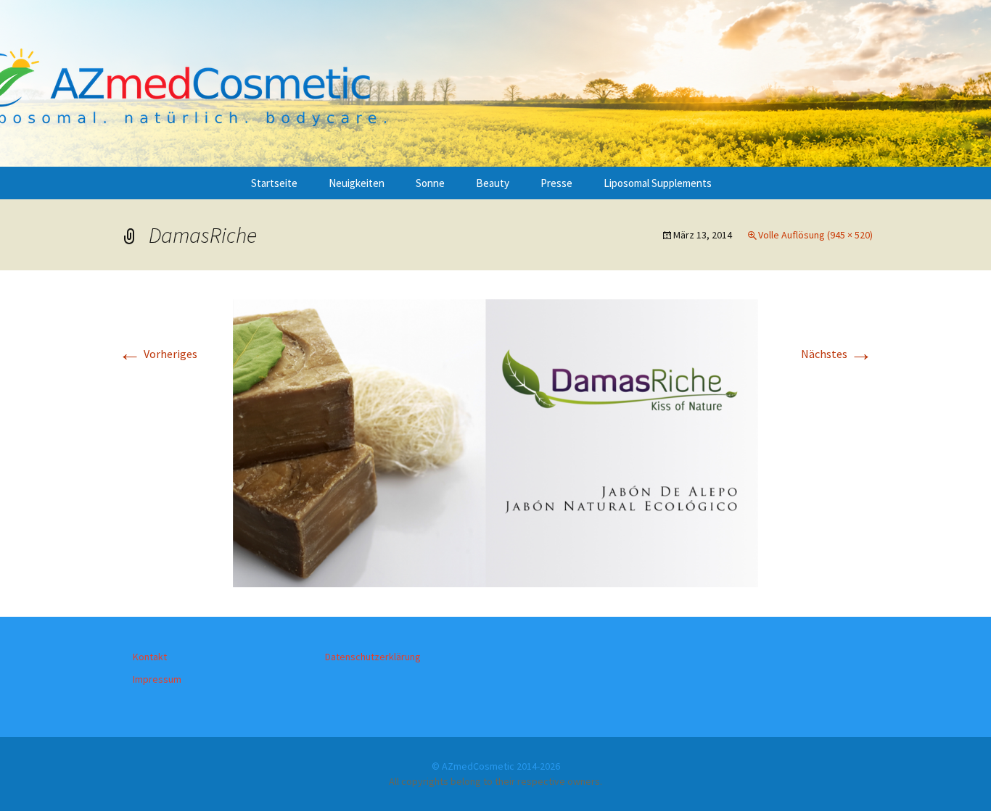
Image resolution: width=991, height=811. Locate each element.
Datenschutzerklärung (373, 656)
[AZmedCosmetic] (495, 83)
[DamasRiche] (495, 442)
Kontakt (150, 656)
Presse (556, 183)
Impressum (157, 679)
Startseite (274, 183)
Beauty (492, 183)
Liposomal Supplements (658, 183)
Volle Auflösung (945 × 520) (815, 234)
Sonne (430, 183)
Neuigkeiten (357, 183)
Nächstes (837, 353)
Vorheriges (157, 353)
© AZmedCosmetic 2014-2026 (496, 766)
